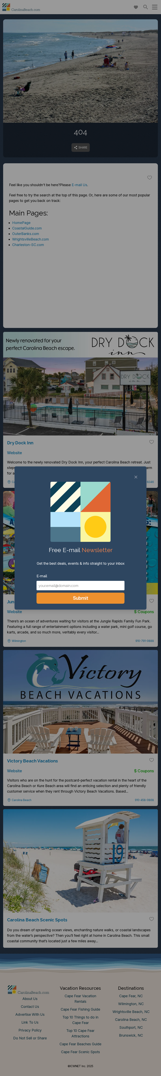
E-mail (42, 576)
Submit (80, 598)
